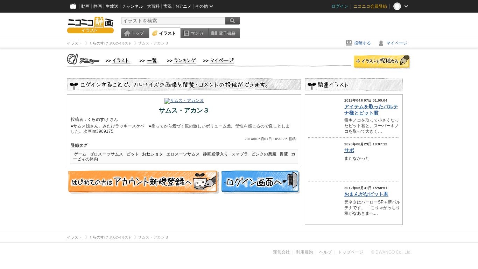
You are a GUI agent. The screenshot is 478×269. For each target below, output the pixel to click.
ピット (132, 154)
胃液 (284, 154)
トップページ (350, 252)
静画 (97, 6)
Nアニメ (183, 6)
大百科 (153, 6)
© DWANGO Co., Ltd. (391, 252)
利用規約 (304, 252)
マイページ (396, 43)
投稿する (362, 43)
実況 (167, 6)
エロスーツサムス (183, 154)
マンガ (197, 33)
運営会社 (281, 252)
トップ (137, 33)
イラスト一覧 (149, 61)
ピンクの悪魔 (263, 154)
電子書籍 (227, 33)
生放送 (112, 6)
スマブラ (239, 154)
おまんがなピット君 (366, 194)
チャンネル (132, 6)
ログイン (339, 6)
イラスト (167, 33)
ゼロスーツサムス (106, 154)
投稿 (382, 62)
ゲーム (80, 154)
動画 (85, 6)
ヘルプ (325, 252)
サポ (349, 150)
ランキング (182, 61)
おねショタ (152, 154)
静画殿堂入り (215, 154)
